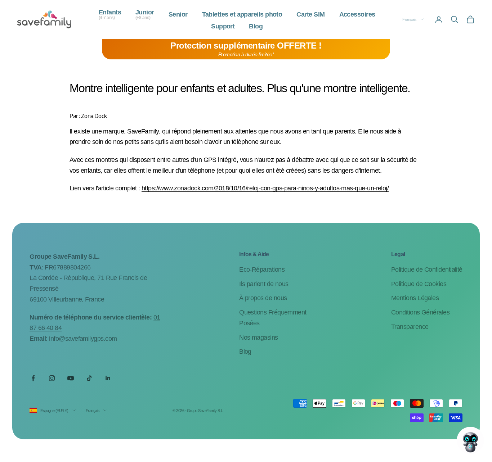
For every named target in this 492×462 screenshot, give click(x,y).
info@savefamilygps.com (83, 338)
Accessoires (357, 15)
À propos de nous (263, 298)
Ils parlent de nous (264, 283)
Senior (178, 15)
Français (409, 19)
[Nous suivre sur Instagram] (51, 378)
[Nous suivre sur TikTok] (89, 378)
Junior (144, 14)
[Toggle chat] (470, 440)
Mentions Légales (415, 298)
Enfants (110, 14)
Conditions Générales (420, 312)
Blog (256, 26)
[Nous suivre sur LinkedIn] (108, 378)
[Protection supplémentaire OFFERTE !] (246, 49)
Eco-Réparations (262, 269)
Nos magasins (258, 337)
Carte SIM (310, 15)
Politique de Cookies (418, 283)
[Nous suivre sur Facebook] (33, 378)
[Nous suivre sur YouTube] (70, 378)
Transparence (410, 326)
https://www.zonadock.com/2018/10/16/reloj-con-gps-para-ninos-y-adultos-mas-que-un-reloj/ (265, 188)
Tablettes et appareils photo (242, 15)
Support (222, 26)
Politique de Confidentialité (426, 269)
